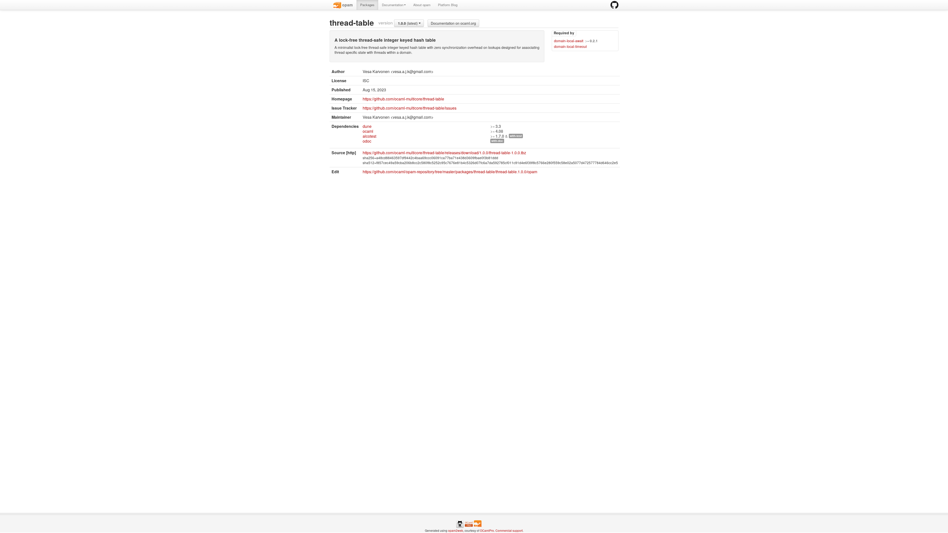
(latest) (408, 23)
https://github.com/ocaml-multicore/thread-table (403, 99)
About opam (422, 4)
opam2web (455, 530)
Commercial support (509, 530)
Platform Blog (447, 4)
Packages (367, 4)
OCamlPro (487, 530)
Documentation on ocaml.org (453, 23)
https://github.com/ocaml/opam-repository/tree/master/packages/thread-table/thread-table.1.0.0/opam (450, 171)
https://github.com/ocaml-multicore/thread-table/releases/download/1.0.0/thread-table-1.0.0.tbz (444, 152)
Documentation (392, 4)
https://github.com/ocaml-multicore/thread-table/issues (409, 108)
